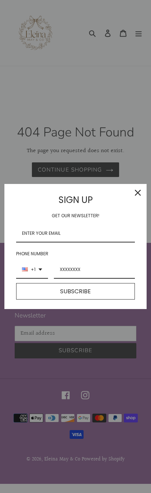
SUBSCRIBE (75, 291)
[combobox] (32, 270)
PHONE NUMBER (32, 254)
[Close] (138, 193)
